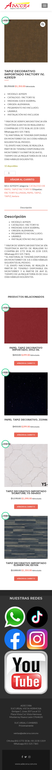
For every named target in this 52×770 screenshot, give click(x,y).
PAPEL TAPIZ (34, 192)
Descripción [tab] (26, 207)
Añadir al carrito (22, 179)
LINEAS (22, 192)
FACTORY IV (10, 192)
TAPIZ (7, 196)
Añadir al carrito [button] (26, 363)
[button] (42, 24)
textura (15, 196)
